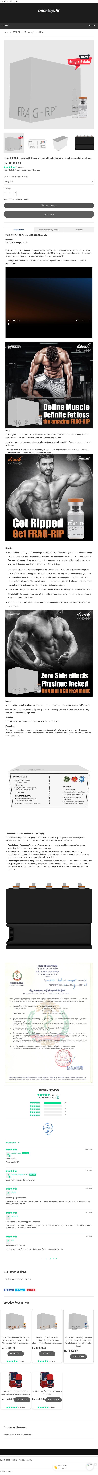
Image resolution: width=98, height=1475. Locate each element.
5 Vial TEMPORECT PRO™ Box (16, 177)
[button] (9, 167)
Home (6, 32)
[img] (11, 1150)
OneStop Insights (25, 1460)
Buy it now (49, 214)
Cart (94, 26)
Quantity (7, 188)
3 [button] (50, 1259)
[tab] (19, 229)
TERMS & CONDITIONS (8, 1460)
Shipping (18, 170)
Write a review (25, 1279)
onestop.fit (9, 1472)
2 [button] (46, 1259)
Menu (7, 26)
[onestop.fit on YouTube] (95, 1465)
